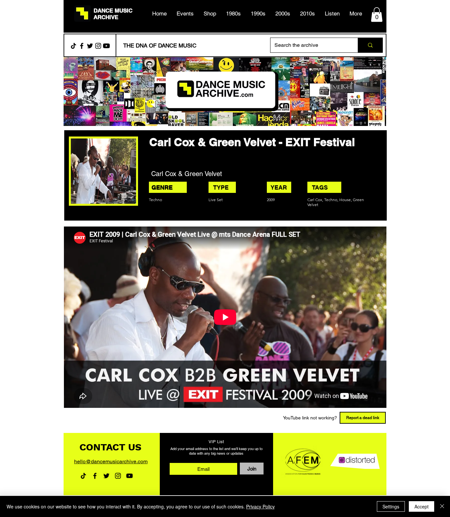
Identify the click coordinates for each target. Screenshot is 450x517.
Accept (421, 506)
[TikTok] (73, 46)
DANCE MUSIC (113, 10)
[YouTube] (129, 476)
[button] (233, 13)
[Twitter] (90, 46)
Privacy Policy (260, 506)
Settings (390, 506)
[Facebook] (82, 46)
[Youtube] (106, 46)
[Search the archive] (370, 45)
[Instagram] (98, 46)
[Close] (442, 506)
